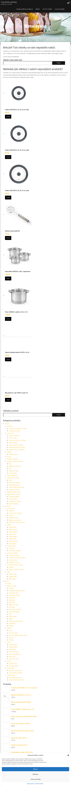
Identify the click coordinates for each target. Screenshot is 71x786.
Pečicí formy (47, 9)
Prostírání (11, 548)
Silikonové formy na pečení (16, 450)
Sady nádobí (10, 668)
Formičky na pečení (14, 431)
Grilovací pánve (13, 645)
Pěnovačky (12, 607)
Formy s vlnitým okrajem (16, 445)
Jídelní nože (12, 534)
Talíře (8, 572)
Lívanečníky (12, 649)
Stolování (7, 506)
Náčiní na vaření (11, 586)
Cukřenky (11, 511)
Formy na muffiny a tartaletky (17, 440)
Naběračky (12, 600)
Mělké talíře (12, 579)
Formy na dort (13, 438)
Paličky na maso (13, 605)
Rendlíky (11, 640)
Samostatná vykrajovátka (16, 487)
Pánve (38, 9)
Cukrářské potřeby (39, 783)
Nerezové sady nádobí (15, 670)
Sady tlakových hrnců (15, 678)
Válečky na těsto (13, 471)
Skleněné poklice (14, 666)
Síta (10, 468)
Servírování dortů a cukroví (15, 565)
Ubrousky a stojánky (15, 551)
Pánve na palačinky (14, 654)
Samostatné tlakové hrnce (16, 680)
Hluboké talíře (13, 576)
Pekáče (9, 452)
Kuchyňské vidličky (14, 595)
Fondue (9, 583)
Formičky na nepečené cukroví (18, 428)
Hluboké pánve (13, 647)
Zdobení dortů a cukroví (14, 494)
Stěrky (10, 619)
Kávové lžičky (12, 539)
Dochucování (59, 9)
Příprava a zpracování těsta (15, 461)
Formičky (9, 426)
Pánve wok (12, 656)
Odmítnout (35, 774)
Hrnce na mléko (13, 633)
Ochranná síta (13, 663)
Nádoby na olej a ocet (15, 520)
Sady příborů (12, 544)
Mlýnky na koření (13, 518)
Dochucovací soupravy (15, 513)
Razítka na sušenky (14, 482)
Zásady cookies (30, 783)
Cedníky (11, 588)
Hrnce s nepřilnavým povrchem (18, 635)
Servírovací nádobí (12, 553)
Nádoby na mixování (15, 466)
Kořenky (11, 515)
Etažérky (11, 567)
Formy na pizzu (13, 442)
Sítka (10, 614)
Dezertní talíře (13, 574)
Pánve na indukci (14, 652)
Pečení (7, 424)
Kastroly (11, 637)
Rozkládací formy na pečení (17, 447)
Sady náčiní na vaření (15, 609)
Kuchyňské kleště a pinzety (17, 591)
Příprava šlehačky (12, 475)
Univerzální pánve (14, 659)
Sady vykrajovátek (14, 485)
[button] (68, 755)
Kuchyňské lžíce (13, 593)
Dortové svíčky (13, 499)
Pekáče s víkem (13, 454)
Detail (8, 116)
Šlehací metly (13, 616)
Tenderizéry (12, 623)
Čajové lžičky (12, 527)
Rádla (10, 480)
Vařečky (11, 626)
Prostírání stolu (11, 546)
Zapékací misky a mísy (13, 492)
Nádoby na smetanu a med (17, 522)
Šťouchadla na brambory (16, 621)
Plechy (9, 457)
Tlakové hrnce (11, 675)
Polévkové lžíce (13, 541)
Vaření (7, 581)
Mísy (10, 464)
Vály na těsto (12, 473)
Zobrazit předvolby (36, 779)
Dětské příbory (13, 529)
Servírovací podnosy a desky (17, 558)
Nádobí (9, 628)
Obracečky (12, 602)
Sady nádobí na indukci (15, 673)
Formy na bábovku (14, 435)
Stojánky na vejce (14, 562)
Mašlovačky (12, 598)
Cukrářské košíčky (14, 497)
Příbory (9, 525)
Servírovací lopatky (14, 612)
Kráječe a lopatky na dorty (16, 569)
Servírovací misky (14, 555)
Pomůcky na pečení (12, 459)
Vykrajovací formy (14, 489)
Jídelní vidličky (13, 536)
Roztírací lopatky (13, 504)
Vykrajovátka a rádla (24, 9)
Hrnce (10, 630)
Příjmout (35, 769)
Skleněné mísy (13, 560)
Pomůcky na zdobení (15, 501)
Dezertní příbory (13, 532)
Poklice (9, 661)
